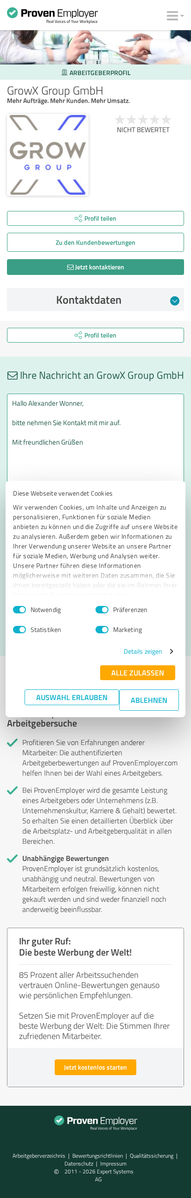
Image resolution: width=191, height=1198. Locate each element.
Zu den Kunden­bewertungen (95, 242)
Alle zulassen (137, 672)
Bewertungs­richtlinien (97, 1156)
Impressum (113, 1163)
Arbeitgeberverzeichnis (39, 1156)
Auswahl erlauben (72, 697)
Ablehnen (149, 700)
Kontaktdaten (88, 299)
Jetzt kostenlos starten (95, 1067)
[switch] (102, 609)
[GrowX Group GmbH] (48, 155)
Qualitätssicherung (151, 1156)
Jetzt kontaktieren (99, 266)
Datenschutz (78, 1163)
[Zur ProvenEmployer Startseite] (52, 17)
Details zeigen (143, 651)
